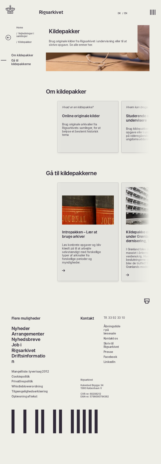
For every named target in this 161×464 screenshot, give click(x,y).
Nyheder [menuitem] (21, 328)
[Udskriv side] (146, 301)
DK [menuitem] (119, 13)
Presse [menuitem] (108, 351)
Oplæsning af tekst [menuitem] (24, 396)
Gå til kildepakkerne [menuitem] (21, 62)
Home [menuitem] (19, 27)
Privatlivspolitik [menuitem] (22, 381)
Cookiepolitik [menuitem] (21, 376)
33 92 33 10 (116, 317)
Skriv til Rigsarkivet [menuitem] (111, 345)
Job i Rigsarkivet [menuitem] (23, 347)
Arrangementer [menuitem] (28, 334)
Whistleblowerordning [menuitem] (27, 386)
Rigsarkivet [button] (51, 12)
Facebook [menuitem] (110, 357)
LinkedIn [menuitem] (110, 362)
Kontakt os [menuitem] (111, 338)
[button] (22, 10)
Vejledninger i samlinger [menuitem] (25, 35)
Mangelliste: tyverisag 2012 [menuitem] (30, 371)
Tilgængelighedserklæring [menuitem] (30, 391)
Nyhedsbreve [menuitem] (26, 339)
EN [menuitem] (125, 13)
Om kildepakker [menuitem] (22, 55)
